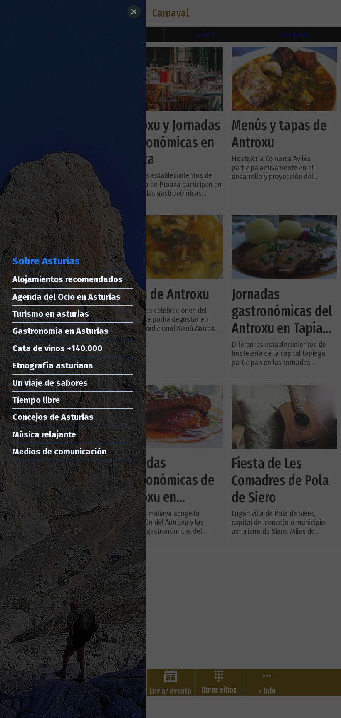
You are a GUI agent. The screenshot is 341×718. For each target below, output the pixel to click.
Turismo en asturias (50, 314)
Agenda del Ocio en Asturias (66, 297)
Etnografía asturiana (52, 365)
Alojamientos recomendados (67, 279)
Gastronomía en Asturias (60, 331)
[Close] (134, 11)
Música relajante (44, 434)
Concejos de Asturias (53, 417)
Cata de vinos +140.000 (57, 348)
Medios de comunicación (59, 451)
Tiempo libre (36, 400)
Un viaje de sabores (50, 383)
